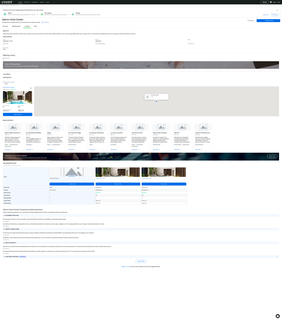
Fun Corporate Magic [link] (74, 133)
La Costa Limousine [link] (117, 133)
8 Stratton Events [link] (137, 133)
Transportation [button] (29, 144)
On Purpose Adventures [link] (96, 133)
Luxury (47, 2)
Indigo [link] (49, 133)
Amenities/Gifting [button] (156, 144)
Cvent (2, 5)
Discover (42, 2)
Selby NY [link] (176, 133)
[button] (156, 101)
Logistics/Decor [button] (8, 146)
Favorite (251, 20)
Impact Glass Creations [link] (160, 133)
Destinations (35, 2)
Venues (20, 2)
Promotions (27, 2)
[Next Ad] (31, 88)
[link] (13, 127)
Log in (279, 2)
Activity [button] (6, 144)
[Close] (277, 10)
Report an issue (126, 266)
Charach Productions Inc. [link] (202, 133)
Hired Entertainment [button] (13, 144)
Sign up (274, 2)
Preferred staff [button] (134, 146)
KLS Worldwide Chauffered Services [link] (34, 133)
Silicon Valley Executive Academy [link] (13, 133)
